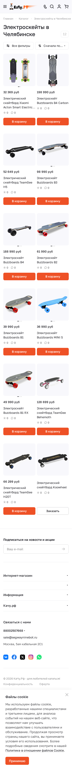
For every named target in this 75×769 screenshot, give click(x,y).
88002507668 (13, 630)
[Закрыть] (67, 694)
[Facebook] (14, 657)
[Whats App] (39, 657)
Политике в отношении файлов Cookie (34, 750)
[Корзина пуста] (66, 6)
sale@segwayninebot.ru (20, 637)
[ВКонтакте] (5, 657)
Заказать (52, 511)
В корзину (19, 121)
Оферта (44, 684)
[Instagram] (30, 657)
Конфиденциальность (18, 684)
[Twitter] (22, 657)
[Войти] (59, 6)
